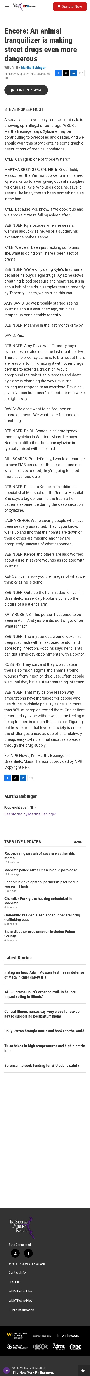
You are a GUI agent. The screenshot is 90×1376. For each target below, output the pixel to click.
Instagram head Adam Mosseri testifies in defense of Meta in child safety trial (44, 974)
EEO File (14, 1282)
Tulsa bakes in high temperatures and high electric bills (44, 1048)
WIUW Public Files (20, 1300)
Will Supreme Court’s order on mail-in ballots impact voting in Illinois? (40, 994)
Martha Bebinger (33, 67)
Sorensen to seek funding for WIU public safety (41, 1065)
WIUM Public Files (20, 1291)
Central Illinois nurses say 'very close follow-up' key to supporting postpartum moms (42, 1013)
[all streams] (84, 1370)
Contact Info (17, 1272)
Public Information (21, 1310)
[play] (6, 1370)
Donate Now (71, 7)
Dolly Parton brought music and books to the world (44, 1031)
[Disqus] (45, 1149)
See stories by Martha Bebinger (30, 814)
